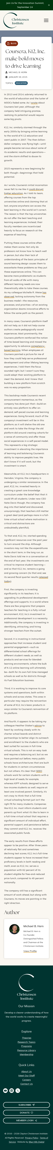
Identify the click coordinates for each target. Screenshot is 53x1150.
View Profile (30, 951)
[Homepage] (16, 20)
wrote (34, 102)
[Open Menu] (46, 20)
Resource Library (26, 1050)
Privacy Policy (31, 1137)
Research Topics (26, 1042)
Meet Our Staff (26, 1075)
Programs (26, 1046)
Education (21, 83)
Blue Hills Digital (36, 1142)
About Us (26, 1071)
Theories (26, 1037)
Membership (26, 1054)
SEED (39, 771)
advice (38, 725)
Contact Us (26, 1083)
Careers (26, 1079)
